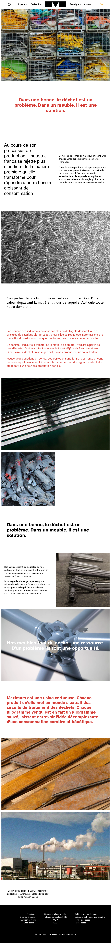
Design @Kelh (58, 934)
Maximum (47, 934)
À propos (22, 4)
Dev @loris (71, 934)
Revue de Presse (82, 920)
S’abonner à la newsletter (55, 914)
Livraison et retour (28, 920)
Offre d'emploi (30, 922)
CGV (55, 920)
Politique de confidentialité (55, 917)
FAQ (55, 922)
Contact (88, 4)
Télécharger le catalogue (86, 914)
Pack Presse (80, 922)
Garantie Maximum (28, 917)
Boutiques (75, 4)
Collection (36, 4)
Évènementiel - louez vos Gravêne (90, 917)
